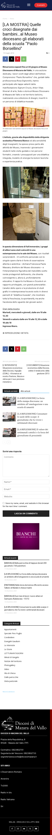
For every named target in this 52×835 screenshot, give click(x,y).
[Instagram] (18, 828)
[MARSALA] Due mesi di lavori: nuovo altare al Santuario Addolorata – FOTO (23, 597)
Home (5, 19)
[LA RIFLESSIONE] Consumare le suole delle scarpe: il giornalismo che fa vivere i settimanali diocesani (26, 608)
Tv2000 (4, 785)
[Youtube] (36, 828)
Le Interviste (9, 645)
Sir (2, 806)
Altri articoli (25, 391)
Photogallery (9, 665)
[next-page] (8, 442)
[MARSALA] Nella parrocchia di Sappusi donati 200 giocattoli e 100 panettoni (25, 564)
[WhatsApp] (23, 59)
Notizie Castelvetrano (9, 691)
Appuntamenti (10, 629)
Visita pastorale (10, 681)
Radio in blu (6, 792)
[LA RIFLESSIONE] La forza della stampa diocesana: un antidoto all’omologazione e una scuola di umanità (26, 575)
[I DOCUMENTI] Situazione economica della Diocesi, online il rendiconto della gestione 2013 (38, 369)
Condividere (9, 637)
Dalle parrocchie (11, 677)
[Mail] (24, 828)
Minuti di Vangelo (11, 657)
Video (6, 669)
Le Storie (8, 649)
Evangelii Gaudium (12, 641)
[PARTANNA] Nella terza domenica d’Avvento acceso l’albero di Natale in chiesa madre (26, 586)
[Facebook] (5, 59)
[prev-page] (4, 442)
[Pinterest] (17, 59)
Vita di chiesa (9, 673)
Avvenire (5, 778)
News (12, 19)
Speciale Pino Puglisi (13, 633)
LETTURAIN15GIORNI (13, 653)
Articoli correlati (10, 391)
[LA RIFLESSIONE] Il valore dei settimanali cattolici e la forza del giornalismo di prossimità (33, 432)
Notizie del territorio (13, 661)
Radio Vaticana (7, 799)
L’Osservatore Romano (11, 772)
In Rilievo (6, 404)
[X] (11, 59)
